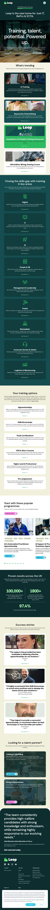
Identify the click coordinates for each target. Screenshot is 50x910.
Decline (41, 904)
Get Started (24, 209)
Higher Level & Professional (38, 875)
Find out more (24, 120)
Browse (24, 415)
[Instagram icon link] (12, 864)
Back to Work (35, 401)
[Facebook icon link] (8, 864)
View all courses (10, 513)
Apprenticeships (36, 870)
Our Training (11, 774)
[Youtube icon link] (16, 864)
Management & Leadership (24, 875)
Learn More (10, 802)
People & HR (21, 874)
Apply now (8, 556)
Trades (19, 877)
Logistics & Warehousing (23, 883)
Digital (19, 870)
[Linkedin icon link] (5, 864)
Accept (30, 904)
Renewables (21, 879)
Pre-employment (36, 877)
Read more (24, 146)
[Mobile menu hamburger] (44, 3)
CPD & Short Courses (37, 874)
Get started (24, 95)
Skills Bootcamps (36, 872)
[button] (5, 563)
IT (18, 872)
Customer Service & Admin (24, 881)
